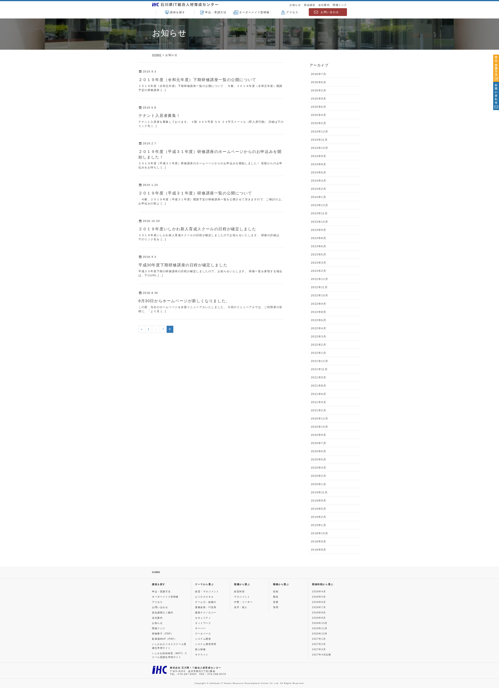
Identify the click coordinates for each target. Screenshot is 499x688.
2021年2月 (318, 410)
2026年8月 (319, 612)
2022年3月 (318, 336)
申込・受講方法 (215, 12)
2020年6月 (318, 451)
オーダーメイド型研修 (254, 12)
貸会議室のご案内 (162, 612)
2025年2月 (318, 123)
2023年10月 (319, 221)
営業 (275, 602)
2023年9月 (318, 229)
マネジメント (242, 596)
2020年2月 (318, 475)
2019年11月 (319, 492)
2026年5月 (319, 596)
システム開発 (203, 639)
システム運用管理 (205, 644)
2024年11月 (319, 139)
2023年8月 (318, 238)
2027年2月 (319, 644)
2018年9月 (318, 541)
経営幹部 (239, 591)
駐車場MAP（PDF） (164, 639)
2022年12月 (319, 279)
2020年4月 (318, 467)
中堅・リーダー (243, 602)
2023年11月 (319, 213)
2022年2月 (318, 344)
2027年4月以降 (321, 654)
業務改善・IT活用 (205, 607)
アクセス (292, 12)
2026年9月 (319, 617)
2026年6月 (318, 82)
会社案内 (324, 5)
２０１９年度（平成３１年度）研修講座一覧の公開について (195, 193)
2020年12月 (319, 418)
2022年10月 (319, 295)
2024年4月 (318, 180)
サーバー (200, 628)
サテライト (201, 654)
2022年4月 (318, 328)
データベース (203, 633)
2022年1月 (318, 352)
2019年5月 (318, 508)
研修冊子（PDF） (162, 633)
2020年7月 (318, 443)
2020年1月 (318, 484)
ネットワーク (203, 623)
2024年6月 (318, 172)
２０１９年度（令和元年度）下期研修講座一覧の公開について (197, 80)
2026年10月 (319, 623)
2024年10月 (319, 147)
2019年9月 (318, 500)
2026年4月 (319, 591)
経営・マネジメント (207, 591)
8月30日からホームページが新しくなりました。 (184, 301)
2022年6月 (318, 320)
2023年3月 (318, 262)
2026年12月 (319, 633)
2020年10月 (319, 426)
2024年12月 (319, 131)
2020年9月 (318, 434)
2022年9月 (318, 303)
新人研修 (200, 649)
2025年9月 (318, 98)
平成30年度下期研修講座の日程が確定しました (182, 265)
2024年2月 (318, 188)
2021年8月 (318, 385)
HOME (156, 572)
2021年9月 (318, 377)
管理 (275, 607)
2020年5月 (318, 459)
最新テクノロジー (205, 612)
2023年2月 (318, 270)
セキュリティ (203, 617)
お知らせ (295, 5)
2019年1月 (318, 525)
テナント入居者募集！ (159, 115)
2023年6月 (318, 246)
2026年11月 (319, 628)
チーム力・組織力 (205, 602)
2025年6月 (318, 106)
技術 (275, 591)
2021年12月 (319, 361)
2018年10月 (319, 533)
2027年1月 (319, 639)
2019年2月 (318, 516)
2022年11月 (319, 287)
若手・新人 (240, 607)
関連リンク (340, 5)
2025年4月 (318, 115)
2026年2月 (318, 90)
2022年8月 (318, 312)
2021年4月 (318, 402)
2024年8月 (318, 164)
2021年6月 (318, 394)
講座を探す (177, 12)
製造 (275, 596)
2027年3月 (319, 649)
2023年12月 (319, 205)
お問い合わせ (330, 12)
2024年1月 (318, 197)
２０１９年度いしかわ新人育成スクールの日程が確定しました (197, 229)
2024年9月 (318, 156)
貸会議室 (309, 5)
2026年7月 (318, 74)
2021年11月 (319, 369)
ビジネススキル (204, 596)
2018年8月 (318, 549)
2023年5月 (318, 254)
